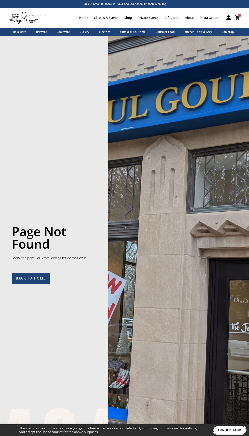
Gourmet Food (165, 32)
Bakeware (19, 32)
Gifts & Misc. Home (133, 32)
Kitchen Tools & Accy (198, 32)
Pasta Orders (209, 18)
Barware (41, 32)
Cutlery (84, 32)
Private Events (148, 18)
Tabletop (228, 32)
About (189, 18)
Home (83, 18)
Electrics (104, 32)
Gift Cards (171, 18)
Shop (128, 18)
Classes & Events (106, 18)
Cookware (63, 32)
